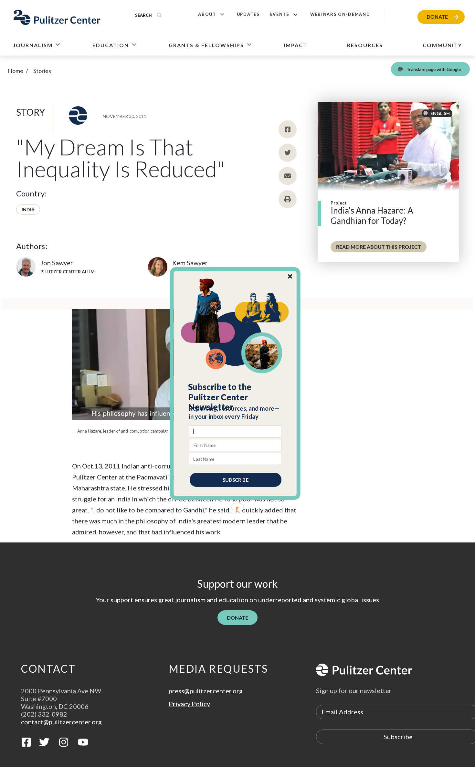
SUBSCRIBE (235, 480)
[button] (235, 397)
